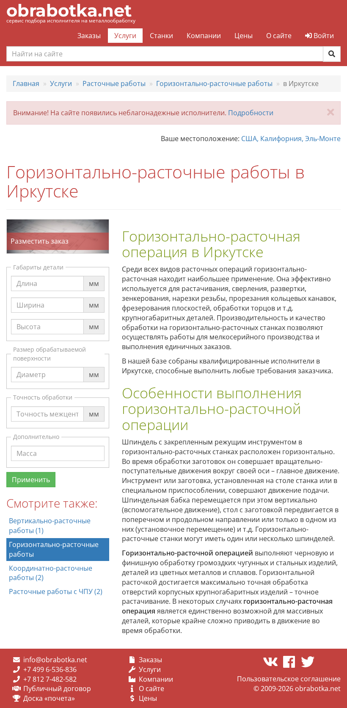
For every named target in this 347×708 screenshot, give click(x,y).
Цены (243, 35)
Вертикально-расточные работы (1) (50, 525)
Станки (161, 35)
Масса (27, 445)
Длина (27, 275)
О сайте (279, 35)
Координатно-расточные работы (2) (50, 573)
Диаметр (31, 366)
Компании (204, 35)
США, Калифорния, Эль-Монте (291, 138)
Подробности (250, 112)
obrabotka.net (69, 10)
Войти (323, 35)
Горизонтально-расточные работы (54, 549)
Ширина (30, 297)
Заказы (89, 35)
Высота (29, 318)
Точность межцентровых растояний (58, 410)
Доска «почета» (49, 698)
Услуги (125, 35)
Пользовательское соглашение (289, 678)
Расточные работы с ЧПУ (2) (55, 591)
